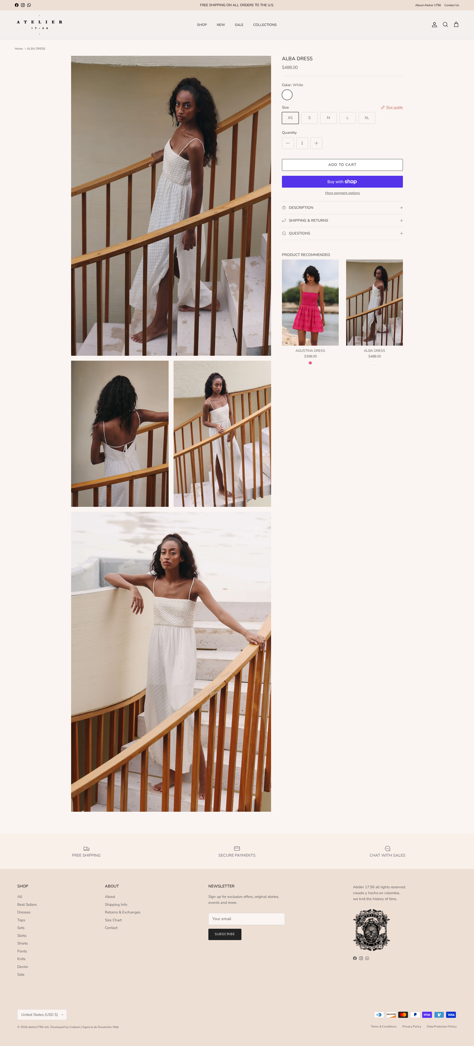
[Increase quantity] (316, 143)
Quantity (289, 132)
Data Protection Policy (442, 1026)
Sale (20, 974)
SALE (239, 24)
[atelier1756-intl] (39, 24)
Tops (21, 920)
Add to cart (342, 164)
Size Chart (113, 920)
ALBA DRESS (36, 49)
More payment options (342, 193)
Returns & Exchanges (122, 912)
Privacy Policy (411, 1026)
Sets (20, 927)
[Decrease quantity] (288, 143)
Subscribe (225, 934)
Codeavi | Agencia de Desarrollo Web (94, 1027)
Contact (111, 927)
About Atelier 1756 (428, 5)
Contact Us (451, 5)
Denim (22, 966)
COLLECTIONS (265, 24)
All (19, 896)
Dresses (23, 912)
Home (19, 49)
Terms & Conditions (384, 1026)
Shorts (22, 943)
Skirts (21, 935)
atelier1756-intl (38, 1027)
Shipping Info (116, 904)
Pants (22, 951)
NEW (221, 24)
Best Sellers (27, 904)
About (110, 896)
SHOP (202, 24)
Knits (21, 958)
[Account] (433, 25)
